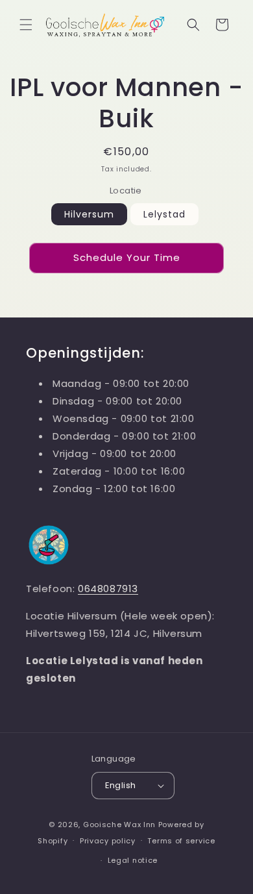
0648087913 (108, 588)
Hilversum (89, 214)
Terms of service (181, 841)
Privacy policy (108, 841)
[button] (26, 24)
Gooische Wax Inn (119, 824)
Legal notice (133, 860)
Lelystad (164, 214)
